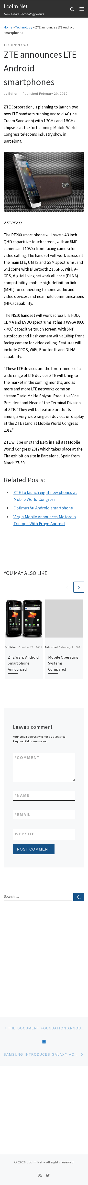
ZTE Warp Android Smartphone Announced (23, 663)
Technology (23, 27)
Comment (27, 758)
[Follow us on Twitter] (48, 1175)
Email (23, 814)
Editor (13, 93)
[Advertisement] (44, 955)
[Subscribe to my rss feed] (40, 1175)
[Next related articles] (78, 587)
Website (25, 834)
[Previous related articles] (67, 587)
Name (22, 795)
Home (8, 27)
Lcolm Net (35, 1162)
